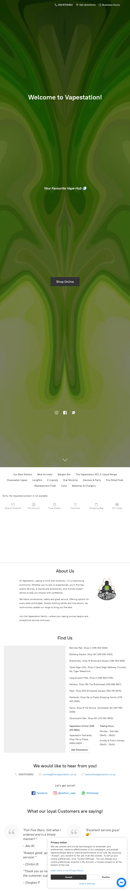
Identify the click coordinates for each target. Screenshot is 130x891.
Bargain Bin (64, 474)
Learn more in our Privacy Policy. (67, 870)
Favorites (75, 508)
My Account (34, 508)
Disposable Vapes (17, 480)
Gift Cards (117, 508)
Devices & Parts (92, 480)
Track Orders (54, 508)
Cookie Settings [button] (87, 883)
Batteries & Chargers (84, 485)
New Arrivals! (45, 474)
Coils (64, 485)
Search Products (13, 508)
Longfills (37, 480)
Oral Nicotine (70, 480)
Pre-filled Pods (114, 480)
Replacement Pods (45, 485)
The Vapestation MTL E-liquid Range (96, 474)
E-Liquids (52, 480)
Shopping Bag (96, 508)
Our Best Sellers (22, 474)
